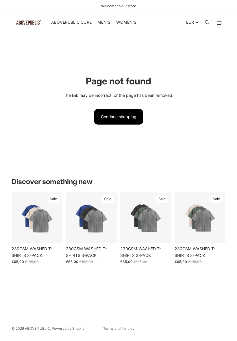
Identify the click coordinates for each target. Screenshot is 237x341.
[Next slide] (56, 218)
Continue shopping (118, 116)
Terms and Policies (118, 328)
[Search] (207, 22)
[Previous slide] (18, 218)
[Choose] (53, 234)
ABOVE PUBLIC (37, 328)
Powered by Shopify (68, 328)
